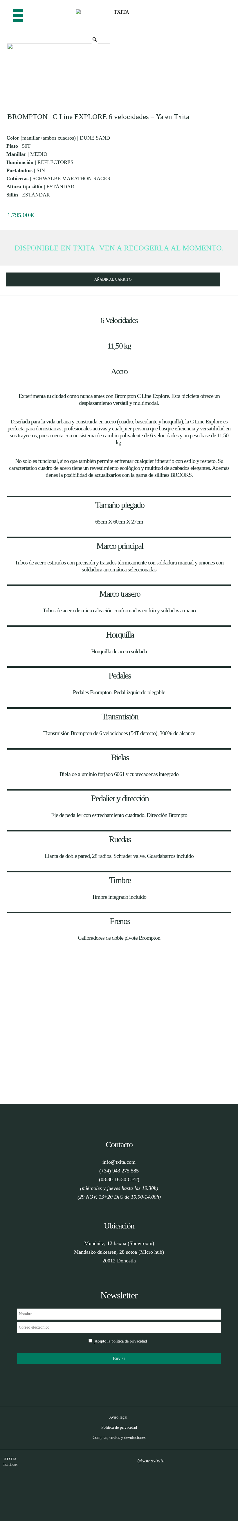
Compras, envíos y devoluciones (119, 1437)
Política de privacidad (119, 1427)
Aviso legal (118, 1417)
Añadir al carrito (112, 279)
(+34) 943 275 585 (119, 1171)
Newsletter (119, 1295)
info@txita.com (119, 1162)
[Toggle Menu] (19, 11)
